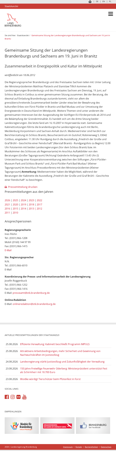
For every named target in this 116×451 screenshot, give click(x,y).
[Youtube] (24, 397)
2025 (15, 200)
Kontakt (79, 447)
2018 (31, 204)
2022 (39, 200)
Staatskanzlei (23, 35)
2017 (39, 204)
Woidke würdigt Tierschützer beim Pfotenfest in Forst (50, 379)
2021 (7, 204)
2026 (7, 200)
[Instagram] (13, 397)
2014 (23, 208)
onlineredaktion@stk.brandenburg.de (34, 304)
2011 (7, 212)
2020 (15, 204)
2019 (23, 204)
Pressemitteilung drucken (22, 187)
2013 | (32, 208)
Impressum (68, 447)
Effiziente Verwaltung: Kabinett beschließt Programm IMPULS (55, 344)
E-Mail (8, 250)
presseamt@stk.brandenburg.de (31, 292)
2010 (15, 212)
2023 (31, 200)
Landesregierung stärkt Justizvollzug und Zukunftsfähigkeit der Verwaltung (62, 361)
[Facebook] (7, 397)
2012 (39, 208)
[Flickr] (18, 397)
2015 (15, 208)
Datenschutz (106, 447)
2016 (7, 208)
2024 (23, 200)
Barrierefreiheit (91, 447)
